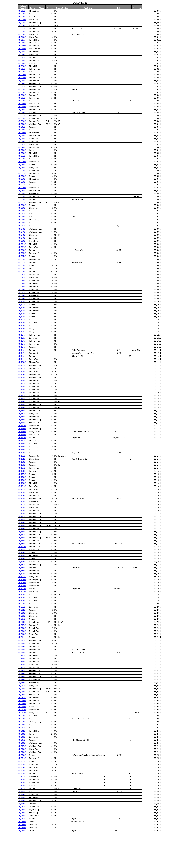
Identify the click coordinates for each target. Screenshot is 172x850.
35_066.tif (22, 199)
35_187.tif (22, 565)
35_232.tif (22, 701)
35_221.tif (22, 667)
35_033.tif (22, 104)
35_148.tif (22, 447)
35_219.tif (22, 661)
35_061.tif (22, 185)
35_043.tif (22, 133)
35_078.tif (22, 235)
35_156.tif (22, 471)
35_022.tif (22, 72)
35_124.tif (22, 374)
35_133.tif (22, 401)
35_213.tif (22, 643)
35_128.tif (22, 386)
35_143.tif (22, 432)
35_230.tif (22, 695)
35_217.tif (22, 655)
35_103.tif (22, 311)
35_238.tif (22, 719)
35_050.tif (22, 153)
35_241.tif (22, 728)
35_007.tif (22, 28)
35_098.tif (22, 295)
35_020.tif (22, 66)
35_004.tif (22, 20)
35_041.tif (22, 127)
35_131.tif (22, 395)
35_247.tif (22, 746)
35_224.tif (22, 676)
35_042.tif (22, 130)
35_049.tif (22, 150)
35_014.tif (22, 49)
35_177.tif (22, 535)
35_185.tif (22, 558)
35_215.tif (22, 649)
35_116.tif (21, 350)
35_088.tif (22, 265)
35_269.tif (22, 813)
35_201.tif (22, 607)
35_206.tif (22, 622)
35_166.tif (22, 501)
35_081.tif (22, 244)
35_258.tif (22, 779)
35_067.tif (22, 202)
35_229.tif (22, 692)
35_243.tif (22, 734)
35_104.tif (22, 314)
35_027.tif (22, 86)
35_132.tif (22, 398)
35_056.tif (22, 170)
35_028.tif (22, 89)
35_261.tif (22, 788)
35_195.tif (22, 589)
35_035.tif (22, 110)
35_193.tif (22, 583)
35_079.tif (22, 238)
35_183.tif (22, 552)
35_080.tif (22, 241)
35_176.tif (22, 532)
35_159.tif (22, 480)
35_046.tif (22, 141)
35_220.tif (22, 664)
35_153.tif (22, 462)
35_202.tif (22, 610)
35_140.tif (22, 423)
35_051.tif (22, 156)
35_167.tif (22, 504)
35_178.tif (22, 538)
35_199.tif (22, 601)
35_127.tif (22, 383)
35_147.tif (22, 444)
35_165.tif (22, 498)
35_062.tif (22, 188)
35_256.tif (22, 773)
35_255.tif (22, 770)
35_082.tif (22, 247)
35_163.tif (22, 492)
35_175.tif (22, 528)
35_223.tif (22, 673)
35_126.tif (22, 380)
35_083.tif (22, 250)
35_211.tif (21, 637)
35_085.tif (22, 256)
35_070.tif (22, 211)
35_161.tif (22, 486)
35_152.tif (22, 459)
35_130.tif (22, 392)
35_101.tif (22, 305)
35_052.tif (22, 159)
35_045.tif (22, 139)
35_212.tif (22, 640)
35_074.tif (22, 223)
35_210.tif (22, 634)
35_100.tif (22, 301)
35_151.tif (22, 456)
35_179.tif (22, 541)
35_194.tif (22, 586)
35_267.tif (22, 807)
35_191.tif (22, 577)
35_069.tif (22, 208)
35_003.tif (22, 17)
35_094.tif (22, 283)
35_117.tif (21, 353)
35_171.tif (22, 516)
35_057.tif (22, 173)
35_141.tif (22, 426)
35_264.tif (22, 797)
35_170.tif (22, 513)
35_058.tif (22, 176)
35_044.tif (22, 136)
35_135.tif (22, 407)
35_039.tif (22, 121)
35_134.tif (22, 404)
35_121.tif (22, 365)
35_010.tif (22, 37)
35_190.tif (22, 574)
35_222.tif (22, 670)
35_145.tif (22, 438)
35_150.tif (22, 453)
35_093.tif (22, 280)
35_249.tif (22, 752)
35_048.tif (22, 147)
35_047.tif (22, 144)
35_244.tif (22, 737)
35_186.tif (22, 562)
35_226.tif (22, 683)
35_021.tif (22, 69)
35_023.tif (22, 75)
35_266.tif (22, 804)
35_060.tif (22, 182)
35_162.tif (22, 489)
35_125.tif (22, 377)
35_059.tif (22, 179)
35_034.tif (22, 107)
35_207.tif (22, 625)
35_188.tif (22, 568)
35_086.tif (22, 259)
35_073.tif (22, 220)
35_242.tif (22, 731)
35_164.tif (22, 495)
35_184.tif (22, 555)
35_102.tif (22, 308)
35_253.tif (22, 764)
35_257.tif (22, 776)
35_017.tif (22, 57)
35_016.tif (22, 54)
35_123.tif (22, 371)
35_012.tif (22, 43)
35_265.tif (22, 800)
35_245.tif (22, 740)
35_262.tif (22, 791)
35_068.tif (22, 205)
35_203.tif (22, 613)
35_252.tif (22, 761)
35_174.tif (22, 525)
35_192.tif (22, 580)
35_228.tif (22, 689)
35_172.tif (22, 519)
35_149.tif (22, 450)
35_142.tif (22, 429)
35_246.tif (22, 743)
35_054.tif (22, 165)
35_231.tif (22, 698)
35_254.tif (22, 767)
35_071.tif (22, 214)
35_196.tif (22, 592)
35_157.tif (22, 474)
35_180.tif (22, 544)
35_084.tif (22, 253)
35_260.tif (22, 785)
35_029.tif (22, 92)
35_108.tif (22, 326)
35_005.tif (22, 23)
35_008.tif (22, 31)
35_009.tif (22, 34)
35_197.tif (22, 595)
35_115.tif (21, 347)
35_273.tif (22, 825)
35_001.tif (22, 11)
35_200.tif (22, 604)
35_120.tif (22, 362)
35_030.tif (22, 95)
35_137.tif (22, 414)
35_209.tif (22, 631)
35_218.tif (22, 658)
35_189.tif (22, 571)
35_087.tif (22, 262)
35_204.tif (22, 616)
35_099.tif (22, 298)
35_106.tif (22, 320)
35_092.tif (22, 277)
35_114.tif (21, 344)
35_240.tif (22, 725)
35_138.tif (22, 417)
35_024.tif (22, 78)
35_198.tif (22, 598)
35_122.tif (22, 368)
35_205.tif (22, 619)
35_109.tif (22, 329)
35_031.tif (22, 98)
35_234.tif (22, 707)
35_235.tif (22, 710)
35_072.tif (22, 217)
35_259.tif (22, 782)
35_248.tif (22, 749)
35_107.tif (22, 323)
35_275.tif (22, 831)
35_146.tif (22, 441)
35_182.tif (22, 549)
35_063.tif (22, 191)
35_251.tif (22, 758)
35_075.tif (22, 226)
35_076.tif (22, 229)
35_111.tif (21, 335)
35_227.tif (22, 686)
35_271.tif (22, 819)
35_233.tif (22, 704)
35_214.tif (22, 646)
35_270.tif (22, 816)
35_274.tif (22, 828)
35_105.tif (22, 317)
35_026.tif (22, 83)
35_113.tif (21, 341)
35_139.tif (22, 420)
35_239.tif (22, 722)
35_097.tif (22, 292)
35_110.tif (21, 332)
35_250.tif (22, 755)
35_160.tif (22, 483)
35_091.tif (22, 274)
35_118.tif (21, 356)
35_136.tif (22, 411)
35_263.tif (22, 794)
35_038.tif (22, 118)
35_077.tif (22, 232)
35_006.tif (22, 25)
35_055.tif (22, 168)
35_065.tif (22, 196)
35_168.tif (22, 507)
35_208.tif (22, 628)
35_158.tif (22, 477)
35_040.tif (22, 124)
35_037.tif (22, 115)
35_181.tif (22, 547)
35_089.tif (22, 268)
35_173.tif (22, 522)
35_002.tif (22, 14)
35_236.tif (22, 713)
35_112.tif (21, 338)
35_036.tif (22, 112)
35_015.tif (22, 52)
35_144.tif (22, 435)
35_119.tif (21, 359)
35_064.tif (22, 193)
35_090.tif (22, 271)
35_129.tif (22, 389)
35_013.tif (22, 46)
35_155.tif (22, 468)
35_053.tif (22, 162)
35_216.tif (22, 652)
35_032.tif (22, 101)
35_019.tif (22, 63)
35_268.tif (22, 810)
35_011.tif (21, 40)
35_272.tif (22, 822)
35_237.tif (22, 716)
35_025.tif (22, 81)
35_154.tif (22, 465)
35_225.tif (22, 679)
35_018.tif (22, 60)
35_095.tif (22, 286)
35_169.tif (22, 510)
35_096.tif (22, 289)
